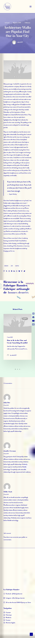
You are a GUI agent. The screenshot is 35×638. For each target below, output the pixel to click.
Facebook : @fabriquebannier (14, 594)
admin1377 (20, 42)
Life (12, 266)
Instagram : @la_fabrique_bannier (15, 598)
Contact (8, 620)
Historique (9, 615)
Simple (17, 266)
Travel (7, 23)
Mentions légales (10, 623)
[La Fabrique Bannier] (7, 6)
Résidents (8, 617)
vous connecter (14, 537)
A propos (8, 612)
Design (6, 266)
